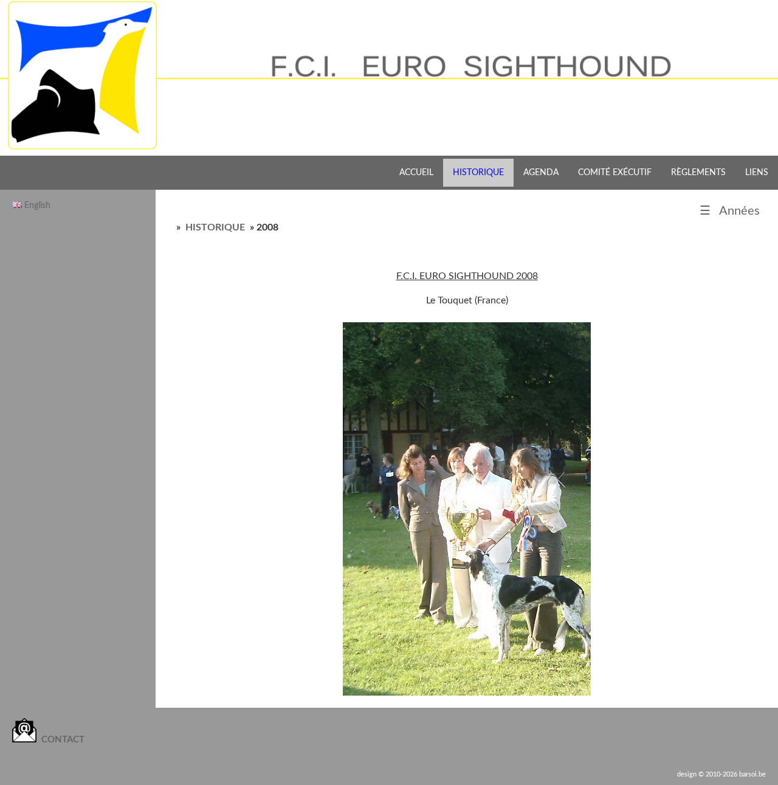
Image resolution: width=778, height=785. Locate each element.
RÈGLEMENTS (698, 172)
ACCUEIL (416, 172)
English (37, 205)
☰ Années (730, 211)
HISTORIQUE (478, 172)
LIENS (756, 172)
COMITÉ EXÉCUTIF (615, 172)
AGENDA (541, 172)
